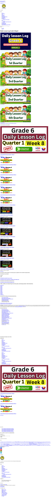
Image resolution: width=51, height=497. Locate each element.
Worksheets (3, 22)
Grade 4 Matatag (33, 444)
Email (1, 434)
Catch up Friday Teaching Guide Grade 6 (7, 247)
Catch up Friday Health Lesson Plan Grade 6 (7, 225)
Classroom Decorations (6, 19)
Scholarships (3, 17)
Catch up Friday (17, 441)
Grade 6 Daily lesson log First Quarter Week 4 (7, 194)
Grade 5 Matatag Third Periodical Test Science (8, 429)
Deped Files (31, 442)
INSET (19, 445)
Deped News (40, 442)
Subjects (1, 436)
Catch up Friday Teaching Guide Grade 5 (7, 258)
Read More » (2, 156)
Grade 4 (27, 444)
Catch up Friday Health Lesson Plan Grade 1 (7, 236)
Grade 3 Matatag (24, 444)
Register (3, 28)
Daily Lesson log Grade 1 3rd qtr (28, 441)
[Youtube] (1, 449)
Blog (2, 20)
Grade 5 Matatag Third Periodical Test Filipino (8, 428)
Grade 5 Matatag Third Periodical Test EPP (7, 430)
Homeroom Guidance (4, 16)
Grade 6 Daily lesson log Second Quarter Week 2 (8, 174)
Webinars (3, 15)
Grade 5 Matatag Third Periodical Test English (8, 431)
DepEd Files (3, 342)
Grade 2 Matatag (17, 444)
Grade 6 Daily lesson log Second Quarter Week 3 (8, 164)
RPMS (43, 445)
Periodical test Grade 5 (28, 445)
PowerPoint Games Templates (34, 445)
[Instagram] (1, 453)
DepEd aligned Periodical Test (7, 21)
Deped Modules (4, 350)
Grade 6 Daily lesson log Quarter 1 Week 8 (7, 154)
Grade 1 (2, 444)
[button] (25, 11)
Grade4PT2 (4, 445)
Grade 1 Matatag (6, 444)
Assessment (3, 347)
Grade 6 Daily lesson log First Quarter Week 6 (7, 184)
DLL (2, 14)
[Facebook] (1, 448)
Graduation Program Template (15, 445)
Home (2, 339)
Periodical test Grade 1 (23, 445)
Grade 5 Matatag (9, 445)
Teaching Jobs (3, 18)
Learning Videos (4, 23)
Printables (3, 345)
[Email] (1, 451)
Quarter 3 (41, 445)
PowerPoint (3, 13)
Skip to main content (2, 1)
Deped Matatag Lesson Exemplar (6, 24)
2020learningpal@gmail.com (18, 306)
